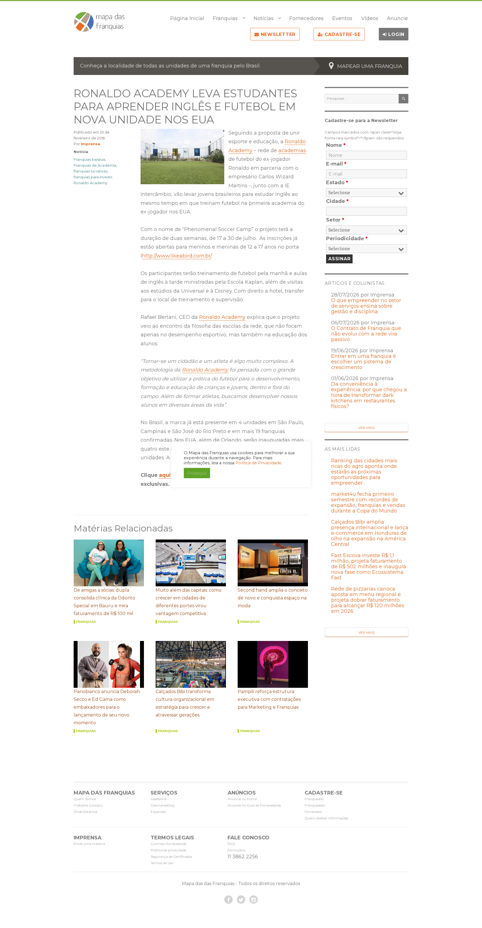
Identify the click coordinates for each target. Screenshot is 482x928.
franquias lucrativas (90, 171)
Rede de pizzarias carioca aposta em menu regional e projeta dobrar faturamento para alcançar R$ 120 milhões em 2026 (367, 600)
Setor (335, 220)
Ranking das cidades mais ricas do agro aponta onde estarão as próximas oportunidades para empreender (364, 472)
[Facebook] (228, 899)
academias (292, 150)
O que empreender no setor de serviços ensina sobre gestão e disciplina (366, 306)
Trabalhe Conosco (88, 805)
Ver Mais (366, 428)
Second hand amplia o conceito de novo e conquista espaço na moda (273, 597)
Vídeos (369, 18)
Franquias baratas (89, 159)
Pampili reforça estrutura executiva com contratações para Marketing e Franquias (269, 699)
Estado (337, 182)
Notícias (264, 18)
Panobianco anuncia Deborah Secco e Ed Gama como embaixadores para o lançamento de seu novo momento (107, 707)
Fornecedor (313, 812)
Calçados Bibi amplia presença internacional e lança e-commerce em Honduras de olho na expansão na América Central (369, 533)
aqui (165, 475)
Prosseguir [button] (197, 473)
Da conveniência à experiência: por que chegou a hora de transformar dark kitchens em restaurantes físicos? (369, 395)
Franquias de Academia (95, 165)
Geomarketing (162, 805)
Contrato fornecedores (168, 844)
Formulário (237, 850)
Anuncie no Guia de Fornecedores (254, 805)
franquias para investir (93, 177)
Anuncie (397, 18)
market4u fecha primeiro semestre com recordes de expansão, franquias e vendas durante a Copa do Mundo (368, 502)
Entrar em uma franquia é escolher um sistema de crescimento (363, 361)
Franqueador (315, 805)
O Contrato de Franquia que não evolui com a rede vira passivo (366, 333)
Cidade (337, 201)
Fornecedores (306, 18)
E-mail (336, 164)
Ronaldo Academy (222, 317)
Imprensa (90, 144)
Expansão (158, 812)
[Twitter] (241, 899)
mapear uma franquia (369, 66)
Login (396, 34)
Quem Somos (85, 799)
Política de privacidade (168, 850)
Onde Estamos (85, 812)
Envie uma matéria (89, 844)
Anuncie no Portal (242, 799)
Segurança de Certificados (171, 856)
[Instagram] (253, 899)
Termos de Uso (162, 863)
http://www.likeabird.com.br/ (176, 256)
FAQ (231, 844)
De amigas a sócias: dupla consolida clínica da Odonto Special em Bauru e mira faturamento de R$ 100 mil (104, 601)
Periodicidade (347, 238)
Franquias (225, 18)
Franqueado (314, 799)
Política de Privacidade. (258, 462)
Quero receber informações (326, 818)
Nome (336, 145)
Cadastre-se (342, 34)
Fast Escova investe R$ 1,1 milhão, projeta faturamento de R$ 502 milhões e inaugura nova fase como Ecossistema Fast (368, 566)
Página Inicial (187, 18)
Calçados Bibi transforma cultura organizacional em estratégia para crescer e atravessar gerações (185, 703)
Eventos (342, 18)
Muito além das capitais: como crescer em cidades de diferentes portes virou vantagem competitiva (188, 601)
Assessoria (159, 799)
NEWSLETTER (277, 34)
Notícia (81, 151)
